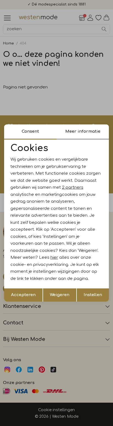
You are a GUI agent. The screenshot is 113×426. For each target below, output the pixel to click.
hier (54, 257)
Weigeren (59, 295)
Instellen (93, 295)
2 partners (72, 187)
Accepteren (23, 295)
